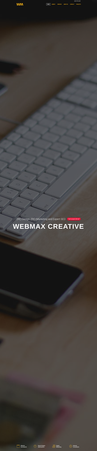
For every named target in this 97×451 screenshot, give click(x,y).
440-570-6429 (77, 1)
